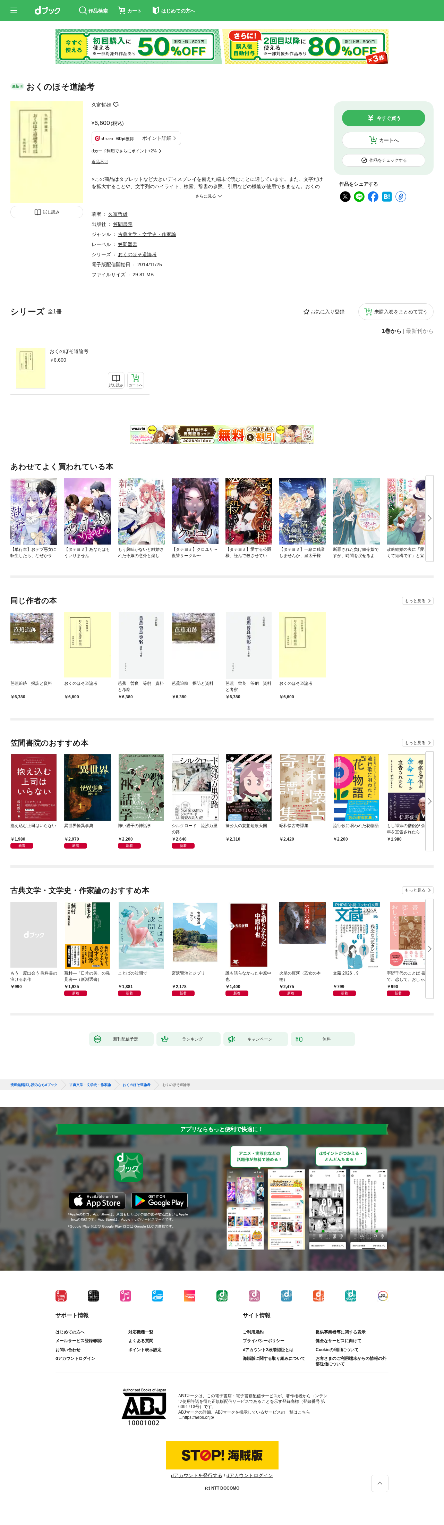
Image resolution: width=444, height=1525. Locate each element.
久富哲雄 (101, 105)
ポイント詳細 (156, 138)
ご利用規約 (253, 1332)
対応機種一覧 (140, 1332)
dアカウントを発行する (196, 1475)
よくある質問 (140, 1340)
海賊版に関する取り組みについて (274, 1358)
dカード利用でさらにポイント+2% (124, 151)
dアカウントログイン (75, 1358)
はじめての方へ (70, 1332)
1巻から (392, 331)
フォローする (115, 104)
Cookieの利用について (337, 1349)
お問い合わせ (68, 1349)
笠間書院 (123, 224)
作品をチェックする (388, 160)
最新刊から (420, 331)
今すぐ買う (389, 118)
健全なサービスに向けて (338, 1340)
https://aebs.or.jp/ (198, 1417)
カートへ (389, 140)
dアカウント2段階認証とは (268, 1349)
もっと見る (415, 600)
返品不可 (100, 161)
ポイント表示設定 (145, 1349)
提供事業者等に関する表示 (341, 1332)
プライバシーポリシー (263, 1340)
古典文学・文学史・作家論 (147, 234)
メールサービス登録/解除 (79, 1340)
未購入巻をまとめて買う (401, 311)
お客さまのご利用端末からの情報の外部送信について (351, 1361)
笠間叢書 (127, 244)
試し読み (51, 212)
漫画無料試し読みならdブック (34, 1085)
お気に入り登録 (327, 311)
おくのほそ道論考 (69, 351)
